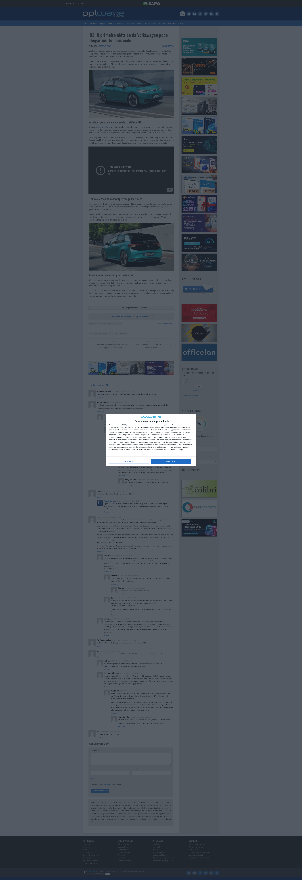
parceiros (129, 425)
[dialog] (151, 440)
